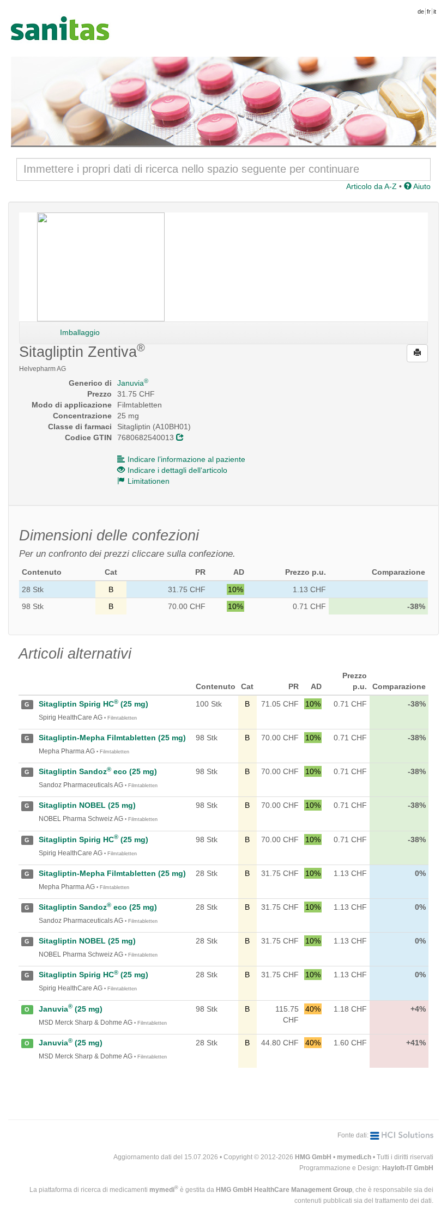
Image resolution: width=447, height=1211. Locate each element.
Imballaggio (80, 332)
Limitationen (149, 481)
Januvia (132, 383)
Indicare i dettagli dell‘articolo (177, 470)
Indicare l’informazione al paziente (186, 459)
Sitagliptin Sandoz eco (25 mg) (98, 771)
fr (429, 11)
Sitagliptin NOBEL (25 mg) (87, 805)
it (434, 11)
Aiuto (421, 186)
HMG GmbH (313, 1157)
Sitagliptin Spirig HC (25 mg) (93, 703)
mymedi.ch (354, 1157)
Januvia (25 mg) (70, 1009)
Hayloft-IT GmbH (407, 1168)
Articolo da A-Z (371, 186)
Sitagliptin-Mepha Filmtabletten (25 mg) (112, 737)
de (421, 11)
